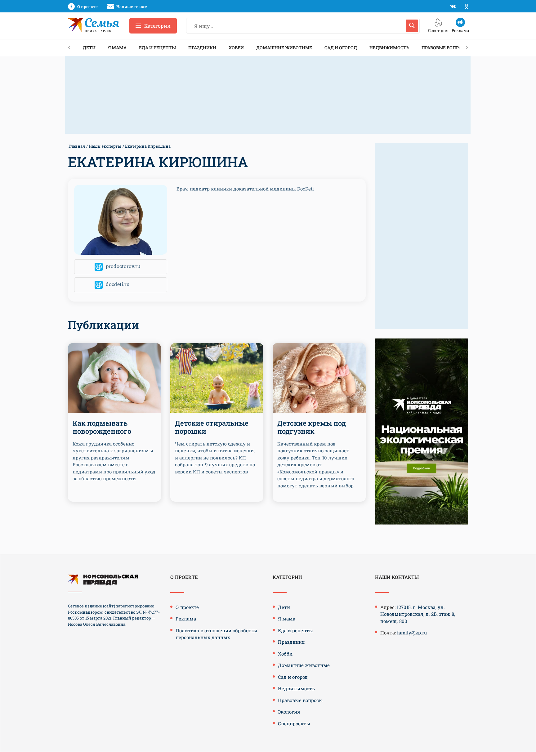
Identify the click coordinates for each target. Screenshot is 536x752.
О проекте (187, 607)
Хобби (236, 48)
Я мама (117, 48)
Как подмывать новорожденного (102, 427)
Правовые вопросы (445, 48)
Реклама (186, 618)
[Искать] (412, 26)
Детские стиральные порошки (211, 427)
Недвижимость (389, 48)
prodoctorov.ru (123, 266)
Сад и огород (340, 48)
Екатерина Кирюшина (148, 146)
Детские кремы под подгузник (311, 427)
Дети (89, 48)
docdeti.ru (118, 284)
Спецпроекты (294, 723)
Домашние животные (284, 48)
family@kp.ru (412, 632)
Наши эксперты (105, 146)
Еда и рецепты (157, 48)
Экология (289, 712)
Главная (77, 146)
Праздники (202, 48)
